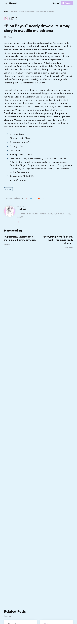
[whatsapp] (43, 198)
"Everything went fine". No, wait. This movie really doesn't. (58, 240)
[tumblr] (35, 198)
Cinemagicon (14, 3)
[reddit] (39, 198)
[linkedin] (30, 198)
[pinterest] (26, 198)
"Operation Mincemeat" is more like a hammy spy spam (20, 238)
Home (6, 11)
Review (8, 189)
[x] (22, 198)
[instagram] (18, 221)
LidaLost (14, 17)
